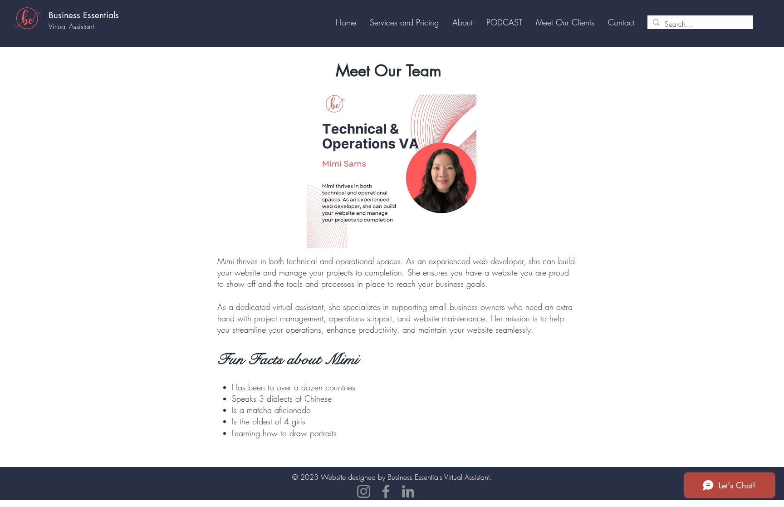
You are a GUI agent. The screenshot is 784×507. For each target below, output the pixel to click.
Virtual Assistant (71, 26)
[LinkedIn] (408, 491)
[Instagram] (363, 491)
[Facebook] (386, 491)
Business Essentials (84, 15)
